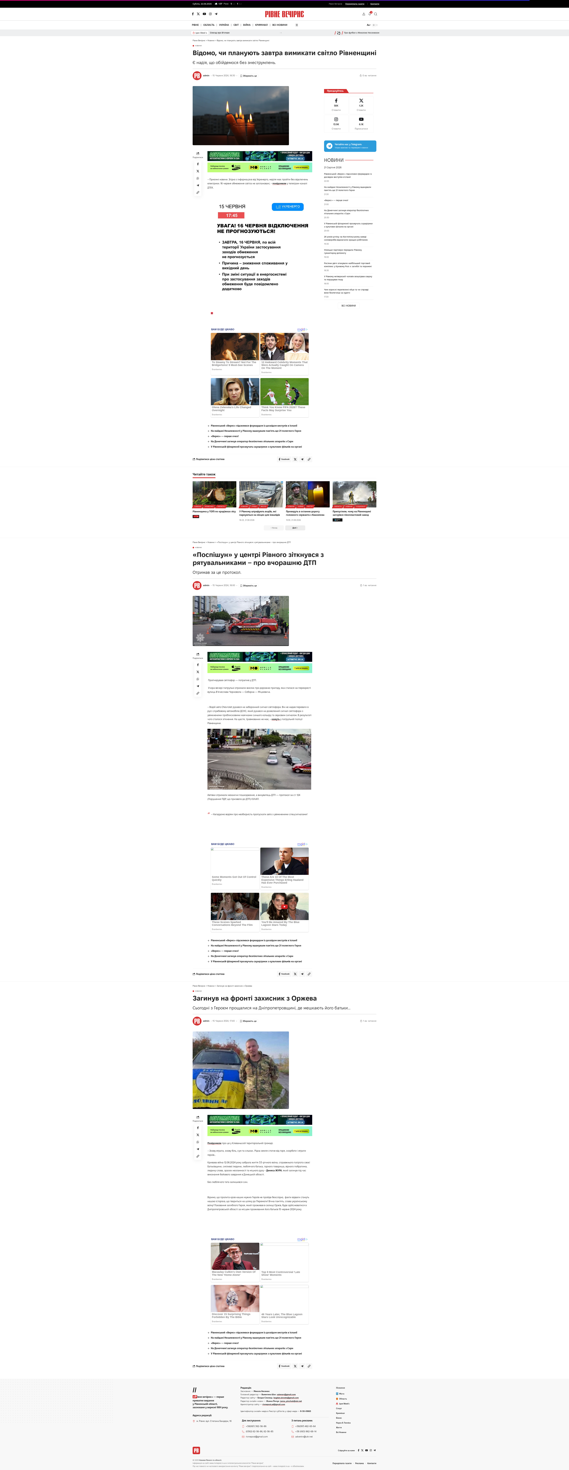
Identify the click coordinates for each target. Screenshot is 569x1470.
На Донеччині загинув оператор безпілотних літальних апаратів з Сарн (252, 441)
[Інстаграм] (210, 13)
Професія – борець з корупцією (226, 33)
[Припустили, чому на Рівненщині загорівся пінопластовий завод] (354, 494)
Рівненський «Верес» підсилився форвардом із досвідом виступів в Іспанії (254, 425)
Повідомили (214, 1143)
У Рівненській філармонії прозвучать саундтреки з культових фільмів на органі (256, 447)
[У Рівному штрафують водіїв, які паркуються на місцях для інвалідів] (261, 494)
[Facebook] (336, 105)
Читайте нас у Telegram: (348, 144)
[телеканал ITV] (196, 516)
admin (206, 75)
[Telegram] (216, 13)
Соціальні (360, 506)
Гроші (254, 506)
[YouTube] (204, 13)
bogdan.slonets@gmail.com (286, 1398)
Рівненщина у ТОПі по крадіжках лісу (214, 511)
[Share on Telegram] (197, 185)
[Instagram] (336, 124)
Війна (300, 506)
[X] (198, 13)
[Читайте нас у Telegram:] (329, 146)
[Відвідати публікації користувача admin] (197, 75)
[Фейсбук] (193, 13)
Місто (263, 506)
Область (221, 506)
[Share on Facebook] (197, 164)
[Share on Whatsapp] (197, 178)
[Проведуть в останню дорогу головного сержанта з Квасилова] (308, 494)
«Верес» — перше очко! (225, 436)
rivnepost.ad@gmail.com (273, 1404)
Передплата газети (354, 4)
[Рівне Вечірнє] (196, 1450)
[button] (363, 14)
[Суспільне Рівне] (337, 520)
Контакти (374, 4)
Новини (198, 46)
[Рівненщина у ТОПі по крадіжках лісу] (214, 494)
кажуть (276, 719)
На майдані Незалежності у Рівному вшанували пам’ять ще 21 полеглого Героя (256, 431)
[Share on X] (197, 171)
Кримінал (209, 506)
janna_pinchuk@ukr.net (291, 1401)
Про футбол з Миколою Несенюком (361, 33)
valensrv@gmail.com (286, 1394)
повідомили (279, 183)
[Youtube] (361, 124)
